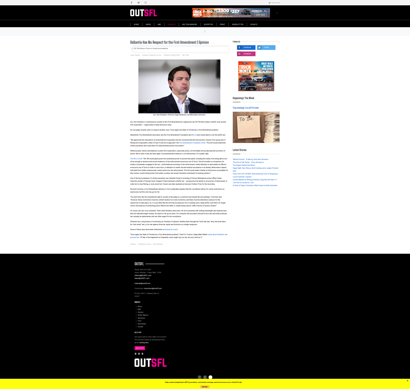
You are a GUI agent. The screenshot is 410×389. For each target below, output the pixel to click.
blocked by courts (171, 229)
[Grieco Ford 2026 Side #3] (256, 76)
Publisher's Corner (155, 55)
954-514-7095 (275, 3)
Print (139, 321)
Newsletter (142, 324)
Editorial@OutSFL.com (143, 275)
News (140, 306)
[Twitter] (138, 2)
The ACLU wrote (136, 159)
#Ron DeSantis (158, 244)
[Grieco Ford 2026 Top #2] (231, 13)
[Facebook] (131, 2)
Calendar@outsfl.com (142, 283)
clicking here (144, 343)
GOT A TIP (140, 348)
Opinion (140, 312)
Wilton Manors (143, 315)
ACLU (194, 135)
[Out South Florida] (143, 12)
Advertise (141, 318)
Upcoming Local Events (246, 107)
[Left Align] (407, 381)
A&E (139, 309)
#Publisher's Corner (144, 244)
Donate (140, 327)
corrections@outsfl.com (153, 288)
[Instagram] (145, 2)
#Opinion (133, 244)
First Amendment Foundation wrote (192, 143)
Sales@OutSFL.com (142, 278)
